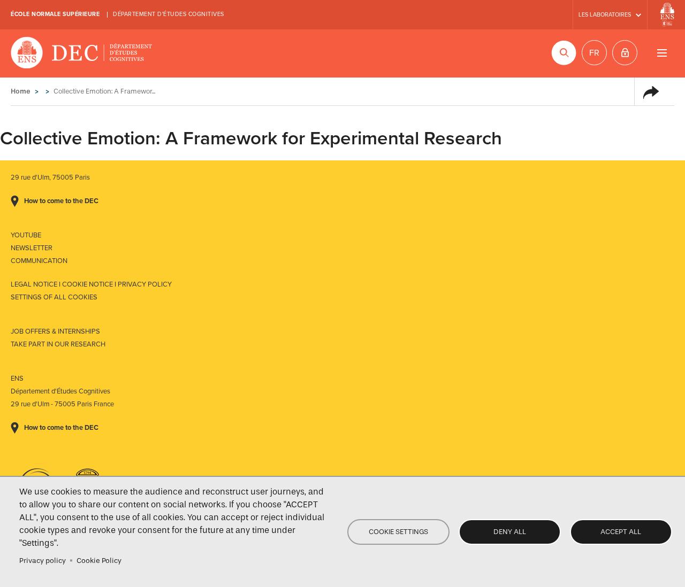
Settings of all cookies (54, 297)
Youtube (26, 235)
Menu (661, 52)
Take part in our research (58, 344)
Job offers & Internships (55, 331)
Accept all (620, 531)
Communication (39, 261)
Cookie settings (398, 531)
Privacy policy (42, 560)
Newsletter (31, 248)
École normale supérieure (55, 14)
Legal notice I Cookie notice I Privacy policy (91, 284)
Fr (594, 53)
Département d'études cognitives (168, 14)
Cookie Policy (99, 560)
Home (21, 91)
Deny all (509, 531)
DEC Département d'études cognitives (82, 53)
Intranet (624, 52)
